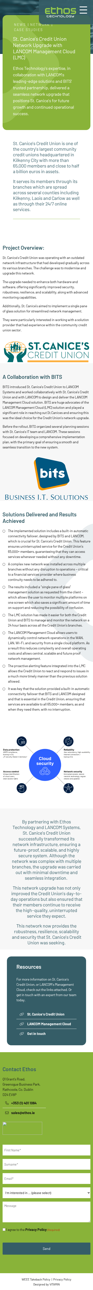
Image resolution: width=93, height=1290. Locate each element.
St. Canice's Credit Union (45, 1014)
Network (40, 24)
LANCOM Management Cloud (49, 1024)
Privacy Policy (36, 1229)
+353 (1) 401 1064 (24, 1103)
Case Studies (28, 30)
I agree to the (33, 1229)
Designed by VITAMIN (46, 1284)
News (20, 24)
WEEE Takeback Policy (36, 1279)
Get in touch (36, 1033)
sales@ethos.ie (23, 1113)
